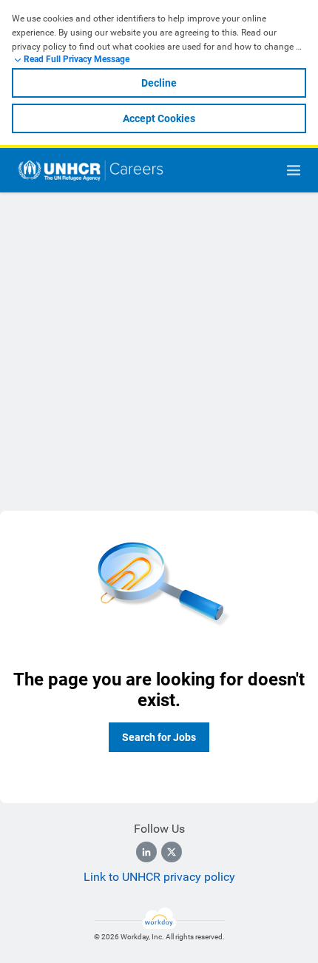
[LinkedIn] (146, 852)
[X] (171, 852)
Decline (159, 83)
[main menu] (293, 170)
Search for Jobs (159, 737)
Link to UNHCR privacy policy (159, 877)
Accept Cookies (159, 118)
